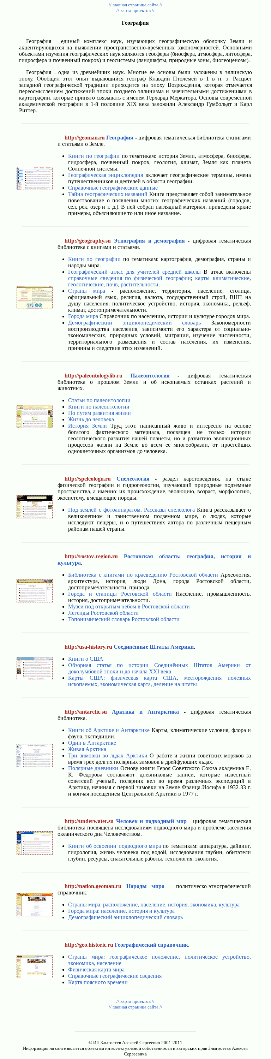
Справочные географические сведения (115, 976)
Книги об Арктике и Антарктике (109, 730)
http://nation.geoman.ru (93, 886)
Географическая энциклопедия (105, 175)
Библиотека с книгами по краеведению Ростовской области (143, 575)
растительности (139, 284)
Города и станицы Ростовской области (120, 594)
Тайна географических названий (107, 194)
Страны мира (86, 291)
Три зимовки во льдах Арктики (107, 755)
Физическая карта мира (96, 969)
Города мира (83, 316)
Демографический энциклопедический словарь (134, 323)
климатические (231, 278)
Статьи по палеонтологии (99, 400)
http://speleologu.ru (88, 479)
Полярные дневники (93, 768)
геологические (85, 284)
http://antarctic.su (86, 712)
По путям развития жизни (99, 413)
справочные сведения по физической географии (129, 278)
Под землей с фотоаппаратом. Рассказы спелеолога (131, 510)
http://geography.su (88, 241)
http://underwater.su (89, 821)
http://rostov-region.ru (91, 556)
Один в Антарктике (92, 743)
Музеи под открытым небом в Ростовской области (129, 606)
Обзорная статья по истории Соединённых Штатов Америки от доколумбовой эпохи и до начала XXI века (159, 668)
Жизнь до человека (91, 419)
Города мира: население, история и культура (121, 911)
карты (202, 278)
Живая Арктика (87, 749)
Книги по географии (94, 156)
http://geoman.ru (85, 138)
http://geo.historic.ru (89, 945)
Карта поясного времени (98, 982)
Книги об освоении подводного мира (114, 846)
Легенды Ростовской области (103, 613)
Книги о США (85, 659)
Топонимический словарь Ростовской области (124, 619)
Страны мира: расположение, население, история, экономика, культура (154, 905)
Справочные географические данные (113, 188)
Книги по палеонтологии (99, 407)
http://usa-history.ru (88, 647)
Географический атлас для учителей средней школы (134, 272)
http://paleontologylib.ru (93, 376)
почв (112, 284)
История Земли (87, 426)
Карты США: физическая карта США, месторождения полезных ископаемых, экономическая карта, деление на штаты (159, 681)
